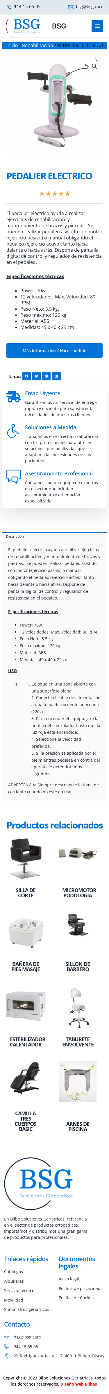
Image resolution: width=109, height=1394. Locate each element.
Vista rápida (25, 879)
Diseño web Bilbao (78, 1384)
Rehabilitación (37, 45)
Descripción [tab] (15, 536)
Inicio (12, 45)
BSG (59, 26)
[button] (94, 66)
